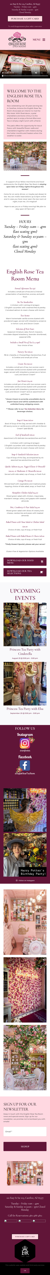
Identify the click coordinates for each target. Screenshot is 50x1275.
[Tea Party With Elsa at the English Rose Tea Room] (25, 663)
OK (25, 1271)
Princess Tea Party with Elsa (25, 709)
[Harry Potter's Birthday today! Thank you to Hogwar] (25, 855)
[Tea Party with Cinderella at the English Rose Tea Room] (25, 603)
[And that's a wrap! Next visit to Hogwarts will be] (25, 810)
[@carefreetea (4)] (25, 733)
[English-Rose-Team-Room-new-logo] (17, 33)
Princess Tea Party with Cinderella (25, 651)
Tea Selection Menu (32, 409)
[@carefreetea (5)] (25, 755)
